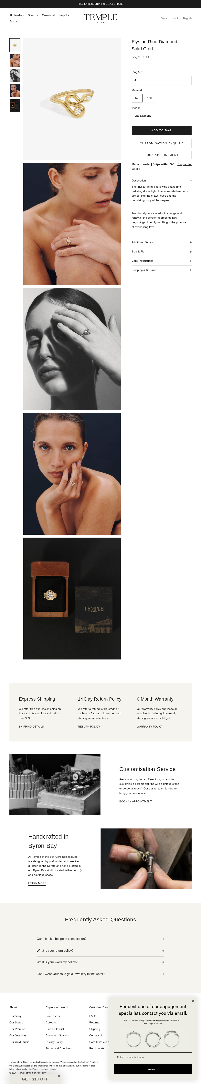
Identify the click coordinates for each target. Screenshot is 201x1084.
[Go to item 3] (14, 75)
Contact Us (96, 1035)
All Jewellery (16, 15)
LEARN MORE (37, 883)
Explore (13, 21)
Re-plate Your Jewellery (104, 1048)
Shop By (33, 15)
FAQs (92, 1016)
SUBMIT (152, 1069)
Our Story (15, 1016)
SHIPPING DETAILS (31, 726)
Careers (51, 1022)
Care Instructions (100, 1041)
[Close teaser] (59, 1076)
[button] (35, 1079)
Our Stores (16, 1022)
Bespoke (64, 15)
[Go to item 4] (14, 90)
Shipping (94, 1029)
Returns (94, 1022)
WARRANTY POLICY (150, 726)
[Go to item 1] (14, 45)
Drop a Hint (184, 164)
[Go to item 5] (14, 105)
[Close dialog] (193, 1000)
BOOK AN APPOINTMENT (135, 801)
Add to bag (161, 130)
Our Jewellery (17, 1035)
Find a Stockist (55, 1029)
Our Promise (17, 1029)
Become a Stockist (57, 1035)
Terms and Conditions (59, 1048)
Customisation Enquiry (161, 143)
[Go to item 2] (14, 60)
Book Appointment (162, 155)
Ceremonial (48, 15)
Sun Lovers (53, 1016)
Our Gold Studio (19, 1041)
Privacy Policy (54, 1041)
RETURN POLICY (89, 726)
